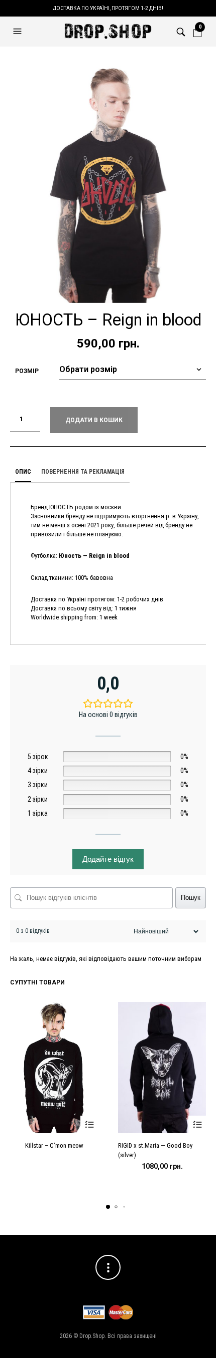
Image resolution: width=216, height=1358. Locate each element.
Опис (23, 471)
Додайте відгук (108, 859)
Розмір (27, 371)
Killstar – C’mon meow (54, 1145)
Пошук (190, 897)
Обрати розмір (89, 1124)
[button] (19, 32)
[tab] (23, 472)
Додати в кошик (94, 420)
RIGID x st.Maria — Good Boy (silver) (155, 1150)
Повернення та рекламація (83, 471)
